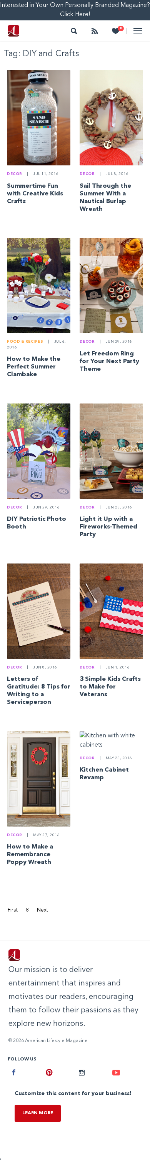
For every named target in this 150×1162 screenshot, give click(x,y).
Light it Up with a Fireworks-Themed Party (108, 527)
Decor (14, 174)
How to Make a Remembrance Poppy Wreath (30, 854)
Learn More (37, 1113)
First (13, 910)
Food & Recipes (25, 341)
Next (42, 910)
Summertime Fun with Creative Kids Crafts (35, 194)
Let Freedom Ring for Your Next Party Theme (109, 361)
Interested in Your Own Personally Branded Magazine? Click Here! (75, 10)
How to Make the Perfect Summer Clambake (33, 367)
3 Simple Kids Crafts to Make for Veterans (110, 687)
